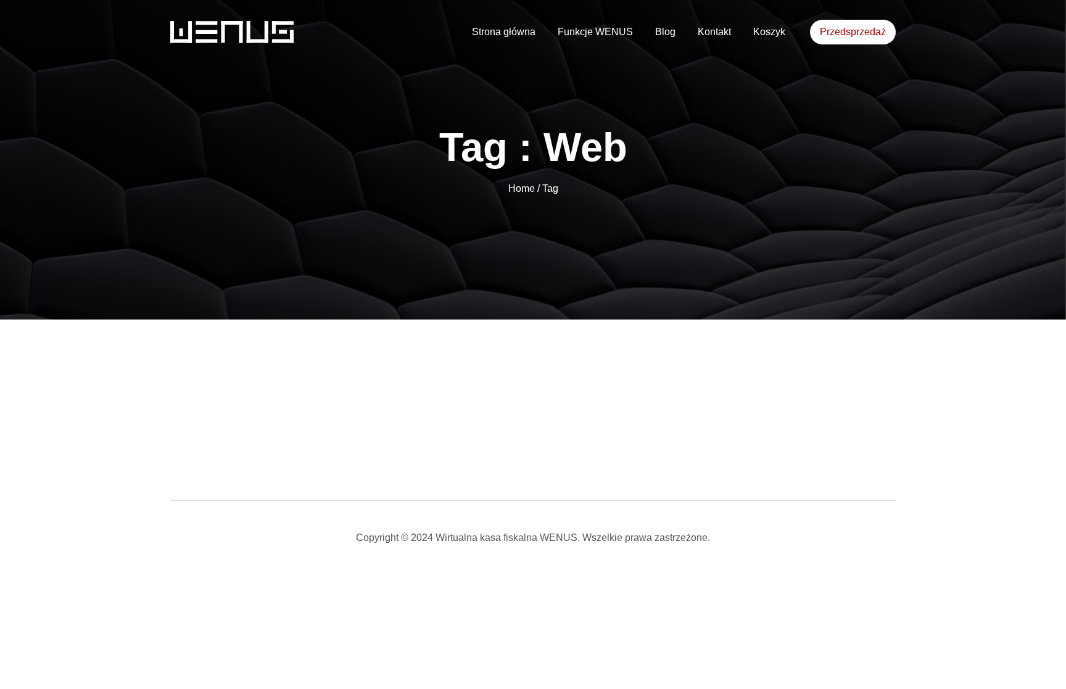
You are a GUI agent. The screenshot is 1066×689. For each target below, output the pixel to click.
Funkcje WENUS (595, 32)
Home (522, 188)
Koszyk (769, 32)
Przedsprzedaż (853, 32)
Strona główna (503, 32)
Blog (665, 32)
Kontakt (714, 32)
